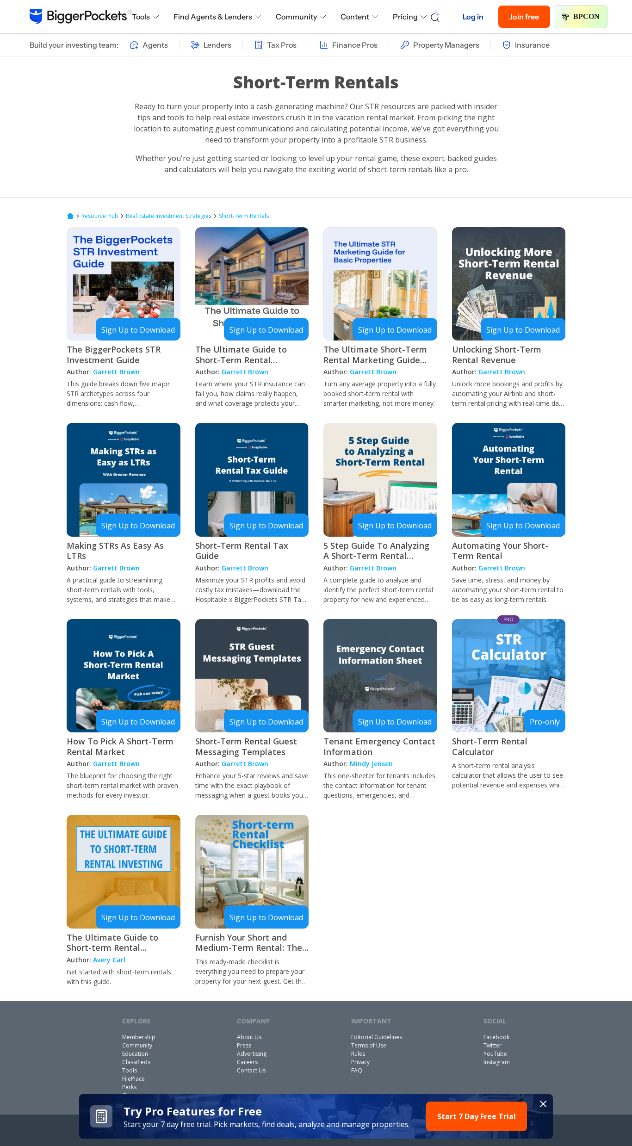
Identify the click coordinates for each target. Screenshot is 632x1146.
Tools (141, 16)
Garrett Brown (116, 371)
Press (244, 1045)
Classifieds (136, 1062)
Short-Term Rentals (244, 216)
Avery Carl (109, 959)
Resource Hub (99, 216)
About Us (249, 1037)
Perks (129, 1087)
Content (355, 16)
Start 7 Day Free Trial (476, 1116)
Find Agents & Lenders (212, 16)
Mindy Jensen (371, 763)
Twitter (492, 1045)
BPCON (586, 16)
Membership (138, 1037)
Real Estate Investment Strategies (168, 216)
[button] (316, 1116)
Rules (358, 1054)
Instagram (496, 1062)
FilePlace (133, 1079)
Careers (247, 1062)
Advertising (251, 1054)
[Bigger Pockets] (81, 16)
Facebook (496, 1037)
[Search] (435, 16)
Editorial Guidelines (376, 1037)
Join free (524, 16)
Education (135, 1054)
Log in (473, 16)
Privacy (360, 1062)
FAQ (356, 1070)
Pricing (405, 16)
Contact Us (251, 1070)
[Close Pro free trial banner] (543, 1103)
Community (296, 16)
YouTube (495, 1054)
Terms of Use (368, 1045)
